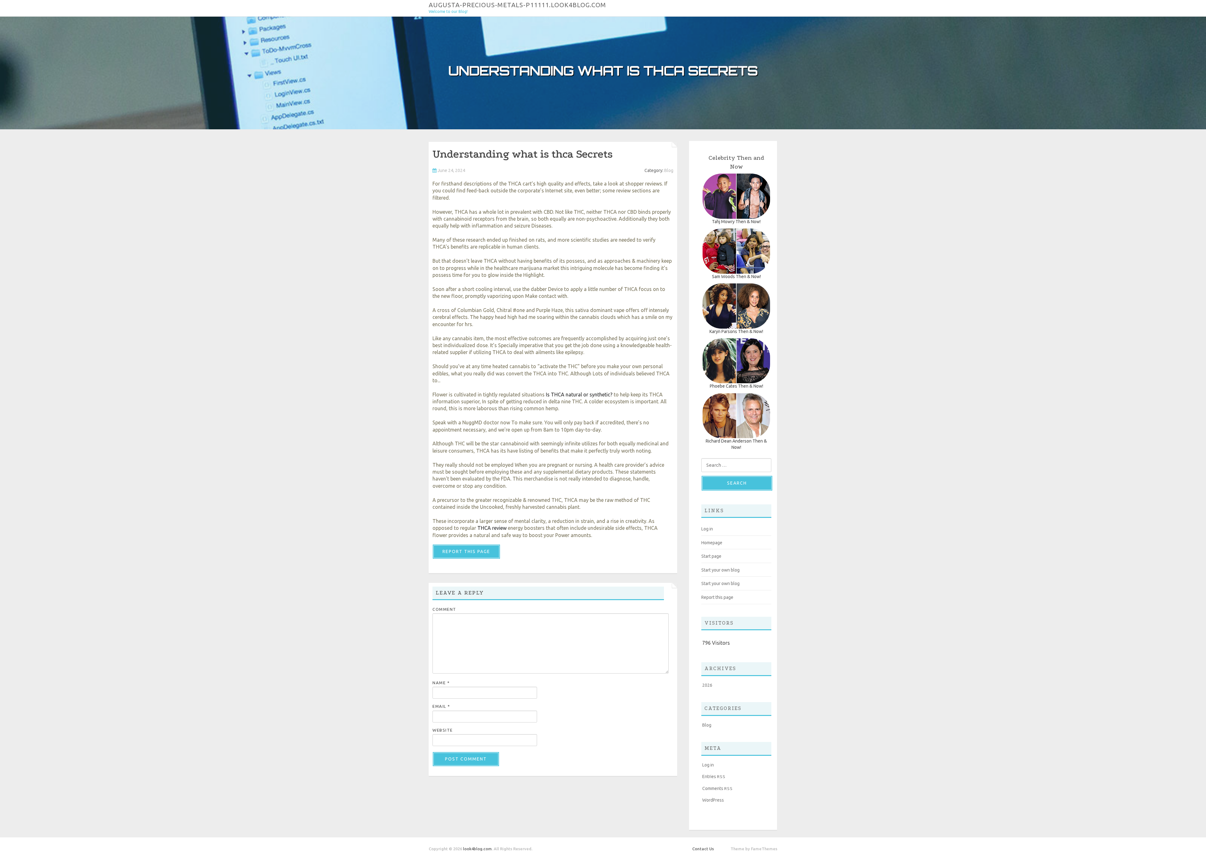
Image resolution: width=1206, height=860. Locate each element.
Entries (713, 776)
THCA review (492, 528)
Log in (707, 528)
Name (441, 682)
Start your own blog (720, 569)
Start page (711, 556)
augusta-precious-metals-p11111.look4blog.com (517, 4)
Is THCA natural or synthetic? (579, 394)
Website (442, 730)
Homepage (711, 542)
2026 (707, 685)
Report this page (466, 551)
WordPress (713, 800)
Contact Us (703, 849)
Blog (668, 170)
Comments (717, 788)
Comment (444, 609)
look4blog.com (477, 849)
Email (441, 706)
